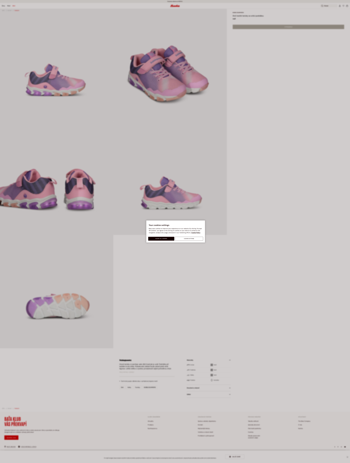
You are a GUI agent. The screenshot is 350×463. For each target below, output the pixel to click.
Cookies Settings (189, 238)
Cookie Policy (195, 233)
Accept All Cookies (161, 238)
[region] (175, 231)
